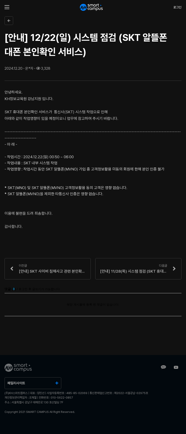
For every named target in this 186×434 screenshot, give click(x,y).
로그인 (177, 7)
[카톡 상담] (163, 367)
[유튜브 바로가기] (176, 367)
